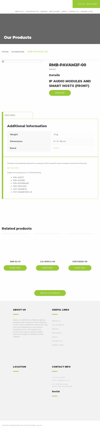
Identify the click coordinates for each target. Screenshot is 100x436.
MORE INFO (15, 268)
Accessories (17, 51)
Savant (56, 148)
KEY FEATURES (13, 168)
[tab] (18, 115)
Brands (44, 11)
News (64, 11)
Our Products (32, 11)
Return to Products (50, 293)
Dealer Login (87, 11)
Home (5, 51)
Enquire (60, 93)
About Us (19, 11)
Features (10, 115)
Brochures (54, 11)
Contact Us (73, 11)
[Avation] (15, 4)
